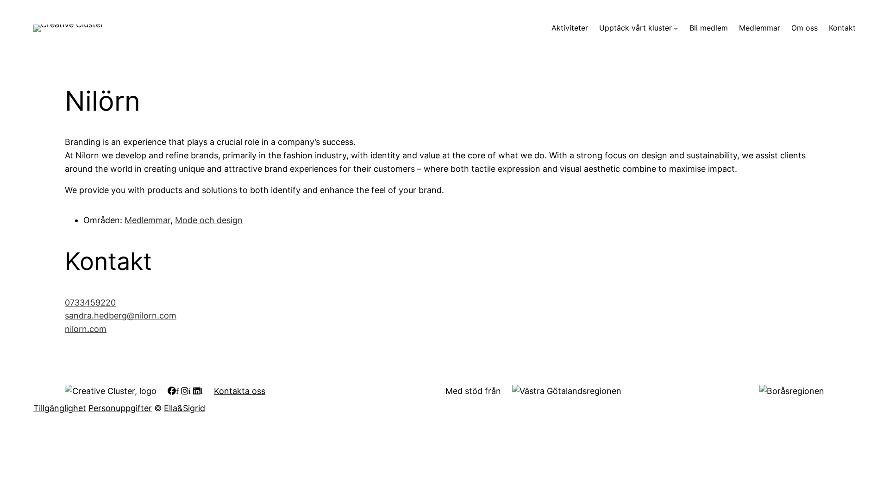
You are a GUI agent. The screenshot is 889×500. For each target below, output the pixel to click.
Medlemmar (147, 220)
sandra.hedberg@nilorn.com (120, 315)
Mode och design (209, 220)
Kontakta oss (239, 391)
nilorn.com (85, 329)
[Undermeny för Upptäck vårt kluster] (676, 28)
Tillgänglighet (59, 408)
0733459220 (90, 302)
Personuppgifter (120, 408)
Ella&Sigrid (184, 408)
